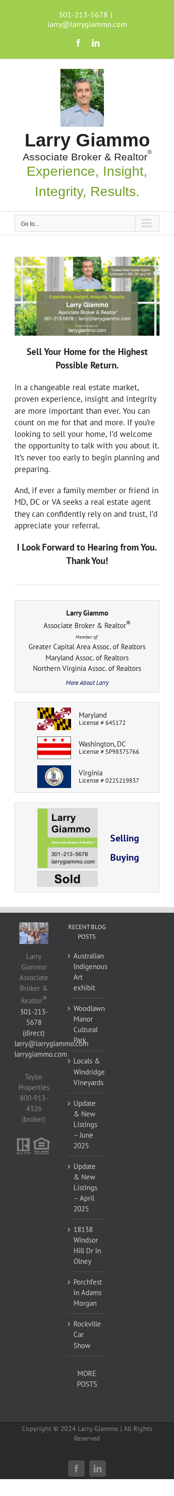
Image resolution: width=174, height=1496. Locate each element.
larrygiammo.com (40, 1054)
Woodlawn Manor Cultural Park (87, 1024)
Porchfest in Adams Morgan (87, 1292)
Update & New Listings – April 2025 (85, 1187)
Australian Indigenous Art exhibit (87, 971)
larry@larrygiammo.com (87, 24)
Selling (124, 838)
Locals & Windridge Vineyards (87, 1071)
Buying (124, 857)
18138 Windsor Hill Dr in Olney (87, 1245)
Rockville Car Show (87, 1334)
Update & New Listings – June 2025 (85, 1124)
